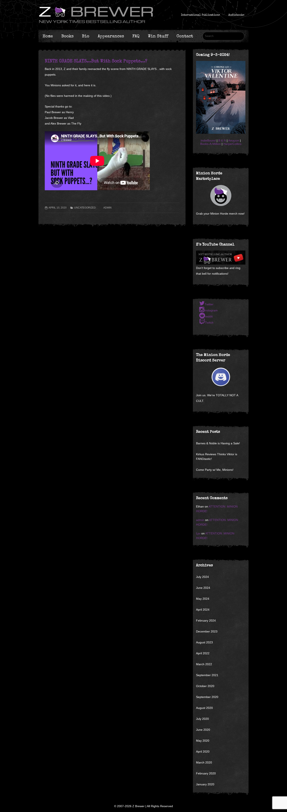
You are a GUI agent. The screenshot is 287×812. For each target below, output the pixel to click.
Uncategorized (85, 207)
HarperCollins (232, 144)
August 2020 (204, 708)
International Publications (200, 15)
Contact (184, 36)
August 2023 (204, 642)
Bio (85, 36)
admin (107, 207)
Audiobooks (236, 15)
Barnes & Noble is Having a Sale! (218, 443)
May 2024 (202, 598)
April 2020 (202, 751)
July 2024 (202, 577)
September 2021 (207, 675)
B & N (222, 140)
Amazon (233, 140)
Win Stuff (158, 36)
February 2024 (206, 620)
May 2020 (202, 740)
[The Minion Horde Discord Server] (220, 376)
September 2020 (207, 697)
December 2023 (206, 631)
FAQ (136, 36)
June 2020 (203, 729)
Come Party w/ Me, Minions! (214, 469)
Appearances (111, 36)
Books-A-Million (210, 144)
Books (67, 36)
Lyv (198, 533)
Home (48, 36)
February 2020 (206, 773)
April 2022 (202, 653)
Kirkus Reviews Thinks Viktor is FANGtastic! (216, 456)
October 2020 (205, 686)
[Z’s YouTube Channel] (220, 263)
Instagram (211, 310)
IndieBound (208, 140)
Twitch (209, 322)
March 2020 (204, 762)
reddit (209, 316)
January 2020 (205, 784)
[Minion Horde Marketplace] (220, 195)
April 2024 (202, 609)
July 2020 (202, 718)
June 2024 (203, 587)
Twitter (209, 304)
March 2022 (204, 664)
